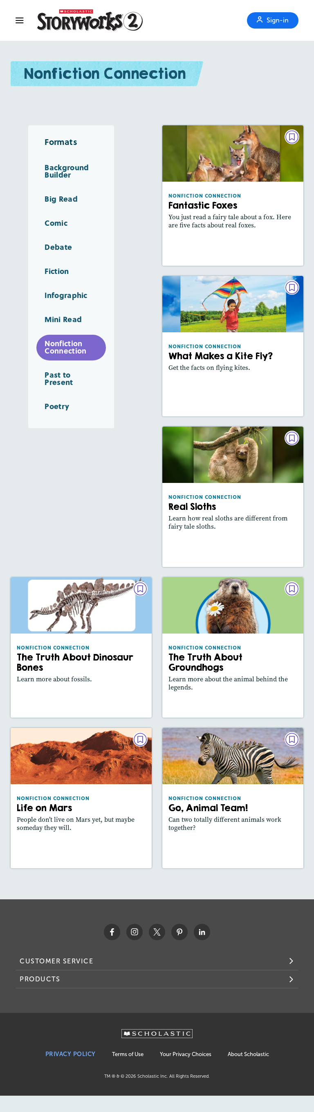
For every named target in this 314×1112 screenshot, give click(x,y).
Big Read (61, 198)
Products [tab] (40, 979)
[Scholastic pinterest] (179, 932)
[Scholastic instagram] (134, 932)
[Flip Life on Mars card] (81, 798)
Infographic (66, 294)
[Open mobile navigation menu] (20, 20)
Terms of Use (128, 1054)
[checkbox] (292, 136)
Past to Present (59, 378)
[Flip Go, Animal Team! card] (233, 798)
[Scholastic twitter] (157, 932)
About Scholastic (248, 1054)
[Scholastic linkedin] (202, 932)
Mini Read (63, 319)
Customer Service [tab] (56, 961)
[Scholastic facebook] (112, 932)
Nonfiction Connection (65, 347)
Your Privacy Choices (185, 1054)
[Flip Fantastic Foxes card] (233, 195)
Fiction (57, 270)
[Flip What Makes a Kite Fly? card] (233, 346)
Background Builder (67, 171)
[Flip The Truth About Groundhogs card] (233, 647)
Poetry (57, 405)
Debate (58, 246)
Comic (56, 222)
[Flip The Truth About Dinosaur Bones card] (81, 647)
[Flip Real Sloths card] (233, 497)
